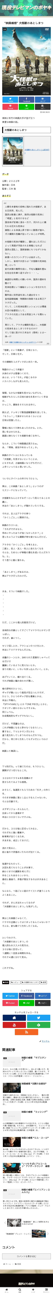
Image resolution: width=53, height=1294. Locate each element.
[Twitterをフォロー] (38, 1018)
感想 (44, 982)
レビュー (16, 982)
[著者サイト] (14, 1018)
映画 (6, 982)
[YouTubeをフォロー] (14, 1025)
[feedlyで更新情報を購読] (38, 1025)
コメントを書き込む (26, 1256)
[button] (47, 649)
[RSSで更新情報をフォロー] (26, 1032)
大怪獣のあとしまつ (31, 982)
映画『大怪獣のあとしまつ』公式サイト (22, 342)
